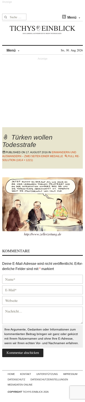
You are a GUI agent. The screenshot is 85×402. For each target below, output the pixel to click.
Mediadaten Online (20, 384)
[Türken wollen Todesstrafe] (42, 203)
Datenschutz (16, 379)
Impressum (70, 374)
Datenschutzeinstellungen (49, 379)
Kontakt (25, 374)
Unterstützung (47, 374)
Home (11, 374)
